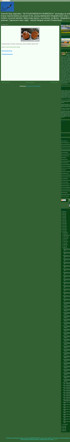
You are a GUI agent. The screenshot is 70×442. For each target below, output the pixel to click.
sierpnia (64, 238)
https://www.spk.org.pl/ (65, 155)
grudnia (64, 232)
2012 (63, 426)
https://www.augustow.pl (65, 183)
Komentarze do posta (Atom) (33, 86)
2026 (63, 211)
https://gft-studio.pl (64, 159)
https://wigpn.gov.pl (64, 140)
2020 (63, 220)
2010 (63, 429)
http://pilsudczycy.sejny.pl (65, 147)
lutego (64, 247)
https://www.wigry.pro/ (65, 162)
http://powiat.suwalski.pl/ (65, 185)
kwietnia (64, 244)
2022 (63, 217)
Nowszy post (6, 82)
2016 (63, 226)
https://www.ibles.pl (64, 192)
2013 (63, 231)
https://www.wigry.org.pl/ (65, 142)
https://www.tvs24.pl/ (64, 152)
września (64, 236)
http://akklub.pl (63, 169)
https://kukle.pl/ (63, 157)
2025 (63, 213)
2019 (63, 222)
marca (64, 245)
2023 (63, 216)
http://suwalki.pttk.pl (64, 178)
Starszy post (54, 82)
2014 (63, 229)
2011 (63, 427)
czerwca (64, 241)
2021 (63, 219)
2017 (63, 225)
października (65, 235)
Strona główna (30, 82)
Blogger (55, 439)
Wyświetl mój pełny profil (65, 84)
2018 (63, 223)
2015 (63, 228)
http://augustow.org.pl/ (65, 173)
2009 (63, 430)
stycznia (64, 424)
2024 (63, 214)
